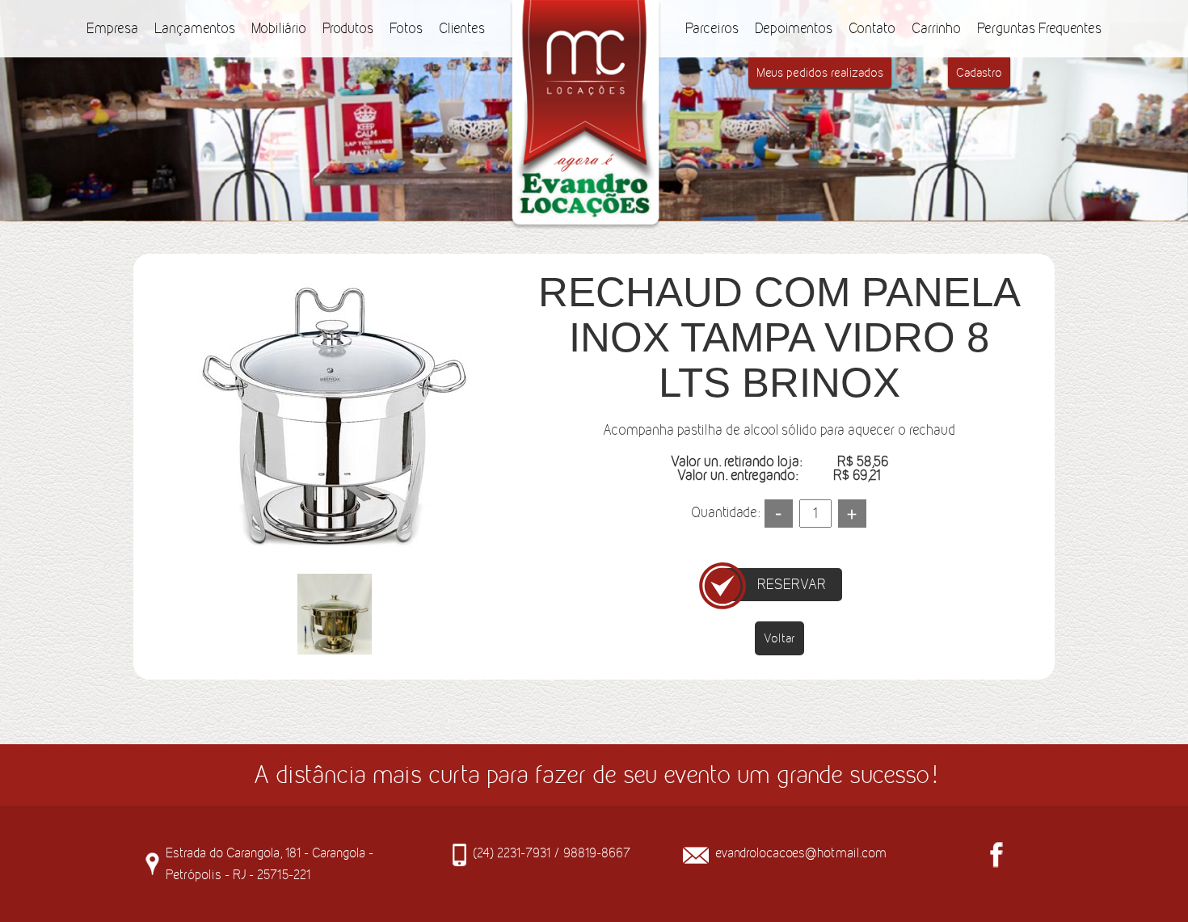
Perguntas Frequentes (1039, 28)
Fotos (406, 28)
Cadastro (979, 72)
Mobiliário (278, 28)
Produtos (347, 28)
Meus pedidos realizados (819, 72)
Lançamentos (194, 28)
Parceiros (712, 28)
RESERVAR (791, 584)
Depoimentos (793, 28)
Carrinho (936, 28)
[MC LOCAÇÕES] (585, 10)
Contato (872, 28)
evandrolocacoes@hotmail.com (801, 852)
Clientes (462, 28)
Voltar (779, 638)
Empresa (112, 28)
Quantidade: (725, 512)
